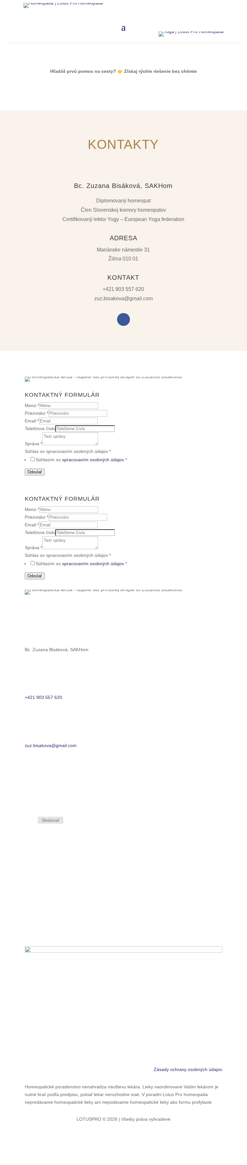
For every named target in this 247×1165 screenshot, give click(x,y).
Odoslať (34, 472)
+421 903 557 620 (123, 289)
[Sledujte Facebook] (123, 319)
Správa (33, 443)
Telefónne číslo (40, 428)
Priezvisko (36, 413)
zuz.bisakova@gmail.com (123, 298)
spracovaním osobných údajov (93, 459)
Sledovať (50, 820)
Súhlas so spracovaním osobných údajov (68, 451)
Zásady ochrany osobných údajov (188, 1069)
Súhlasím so (81, 459)
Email (32, 420)
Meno (32, 405)
